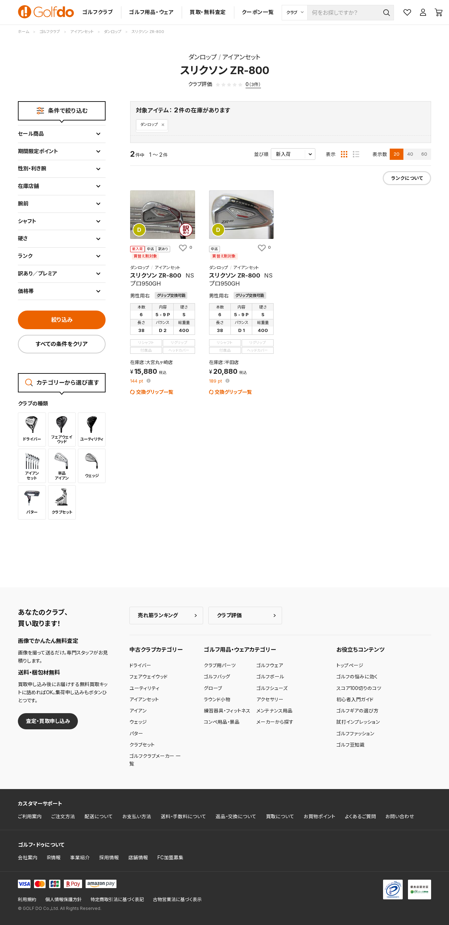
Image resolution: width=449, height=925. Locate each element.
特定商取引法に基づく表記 (117, 899)
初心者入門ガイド (355, 699)
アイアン (138, 711)
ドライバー (140, 665)
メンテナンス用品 (274, 711)
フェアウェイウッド (148, 676)
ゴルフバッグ (217, 676)
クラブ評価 (229, 615)
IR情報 (54, 857)
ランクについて (407, 178)
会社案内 (28, 857)
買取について (280, 816)
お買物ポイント (319, 816)
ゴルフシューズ (272, 688)
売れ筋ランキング (158, 615)
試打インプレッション (358, 722)
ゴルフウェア (269, 665)
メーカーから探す (275, 722)
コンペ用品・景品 (222, 722)
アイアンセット (144, 699)
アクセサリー (269, 699)
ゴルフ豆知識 (350, 745)
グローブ (213, 688)
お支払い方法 (136, 816)
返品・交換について (236, 816)
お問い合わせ (400, 816)
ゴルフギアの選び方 (357, 711)
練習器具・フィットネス (227, 711)
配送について (99, 816)
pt (137, 381)
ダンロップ (149, 124)
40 (410, 154)
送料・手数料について (183, 816)
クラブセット (142, 745)
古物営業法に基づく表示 (177, 899)
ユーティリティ (144, 688)
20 (397, 154)
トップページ (349, 665)
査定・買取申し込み (48, 721)
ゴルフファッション (355, 733)
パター (136, 733)
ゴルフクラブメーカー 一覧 (155, 760)
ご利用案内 (30, 816)
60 (424, 154)
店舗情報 (138, 857)
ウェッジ (138, 722)
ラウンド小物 (217, 699)
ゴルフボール (270, 676)
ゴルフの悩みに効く (357, 676)
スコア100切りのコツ (358, 688)
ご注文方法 (63, 816)
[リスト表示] (356, 154)
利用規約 (27, 899)
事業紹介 (80, 857)
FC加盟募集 (170, 857)
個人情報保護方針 (63, 899)
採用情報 (109, 857)
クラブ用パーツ (220, 665)
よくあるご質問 (360, 816)
